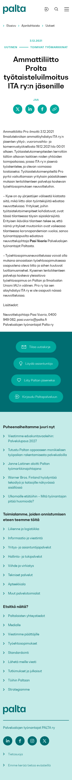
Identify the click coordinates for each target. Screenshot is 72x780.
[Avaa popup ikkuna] (46, 9)
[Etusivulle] (14, 10)
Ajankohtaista (31, 25)
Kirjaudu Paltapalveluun (39, 397)
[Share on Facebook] (42, 109)
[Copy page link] (54, 109)
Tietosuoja (15, 754)
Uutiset (50, 25)
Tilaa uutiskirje (39, 347)
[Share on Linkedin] (30, 109)
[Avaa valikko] (66, 9)
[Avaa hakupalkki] (56, 9)
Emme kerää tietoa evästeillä (29, 765)
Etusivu (11, 25)
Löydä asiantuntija (39, 363)
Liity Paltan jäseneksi (39, 380)
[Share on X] (17, 109)
